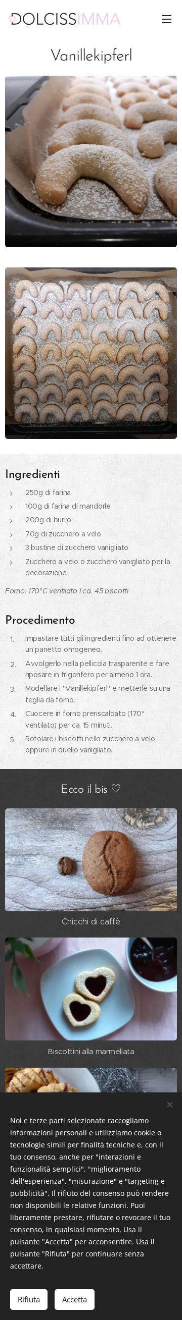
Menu (167, 19)
